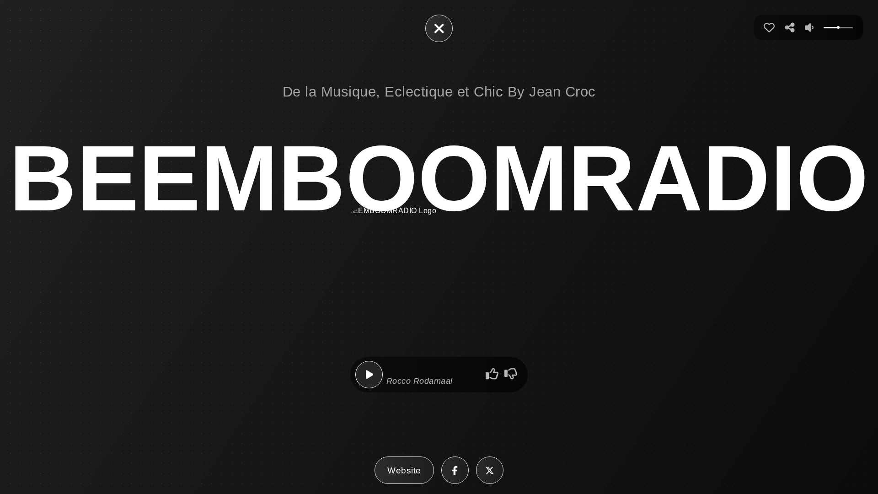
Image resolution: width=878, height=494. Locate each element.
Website (404, 470)
